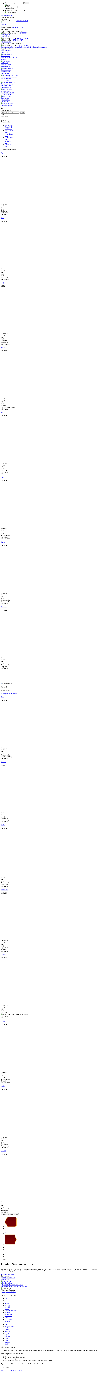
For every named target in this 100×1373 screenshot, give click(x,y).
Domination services (7, 84)
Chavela (3, 477)
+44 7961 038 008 (22, 21)
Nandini (3, 1151)
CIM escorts (4, 63)
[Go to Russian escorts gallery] (6, 64)
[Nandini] (15, 1200)
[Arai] (15, 461)
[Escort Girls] (5, 1279)
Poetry (3, 347)
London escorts (9, 1326)
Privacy (7, 1300)
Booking (35, 47)
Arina (2, 218)
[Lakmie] (15, 1004)
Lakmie (3, 954)
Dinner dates (5, 101)
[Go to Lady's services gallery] (6, 89)
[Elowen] (15, 811)
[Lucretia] (15, 1070)
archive (7, 1309)
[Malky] (15, 1135)
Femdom (7, 1337)
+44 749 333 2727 (17, 28)
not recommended (10, 1310)
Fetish (6, 1340)
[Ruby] (15, 202)
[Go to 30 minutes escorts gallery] (7, 93)
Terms (6, 1298)
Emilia (3, 825)
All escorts (8, 47)
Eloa (2, 697)
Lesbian (7, 1342)
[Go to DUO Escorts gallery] (6, 78)
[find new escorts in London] (6, 1283)
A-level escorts (5, 56)
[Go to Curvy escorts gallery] (6, 96)
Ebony (7, 1344)
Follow (13, 1292)
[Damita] (15, 591)
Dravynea (4, 607)
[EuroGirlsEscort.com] (8, 1278)
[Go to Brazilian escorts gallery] (6, 68)
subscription (8, 1316)
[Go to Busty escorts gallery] (6, 50)
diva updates (8, 1319)
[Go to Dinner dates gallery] (5, 100)
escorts (7, 1303)
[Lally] (15, 332)
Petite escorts (5, 73)
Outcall (7, 1330)
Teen (6, 1338)
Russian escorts (5, 66)
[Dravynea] (15, 656)
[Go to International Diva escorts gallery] (9, 75)
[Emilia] (15, 874)
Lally (2, 283)
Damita (3, 542)
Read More (4, 1274)
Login (2, 36)
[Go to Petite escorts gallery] (5, 71)
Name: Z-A (8, 129)
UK (6, 1324)
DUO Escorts (5, 80)
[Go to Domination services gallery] (8, 82)
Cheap (7, 1333)
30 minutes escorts (6, 94)
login (6, 1317)
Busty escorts (5, 52)
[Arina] (15, 267)
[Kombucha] (15, 939)
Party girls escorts (6, 105)
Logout (6, 36)
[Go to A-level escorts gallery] (6, 54)
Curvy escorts (5, 98)
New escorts (15, 47)
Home (3, 47)
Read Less (11, 1274)
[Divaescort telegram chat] (3, 26)
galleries (7, 1305)
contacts (7, 1321)
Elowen (3, 762)
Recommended (9, 125)
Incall (6, 1328)
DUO (20, 47)
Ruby (2, 153)
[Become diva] (5, 35)
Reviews (30, 47)
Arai (2, 412)
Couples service (6, 87)
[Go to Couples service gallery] (6, 86)
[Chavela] (15, 526)
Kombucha (4, 890)
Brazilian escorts (6, 70)
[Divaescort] (6, 15)
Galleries (25, 47)
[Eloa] (15, 746)
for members (8, 1314)
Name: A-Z (8, 127)
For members (42, 47)
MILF (6, 1335)
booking (7, 1312)
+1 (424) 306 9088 (22, 33)
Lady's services (5, 91)
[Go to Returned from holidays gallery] (9, 57)
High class (8, 1331)
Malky (3, 1086)
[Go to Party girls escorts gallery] (7, 103)
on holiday (8, 1307)
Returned (3, 59)
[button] (26, 3)
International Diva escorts (9, 77)
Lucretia (3, 1021)
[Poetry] (15, 397)
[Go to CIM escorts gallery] (5, 61)
